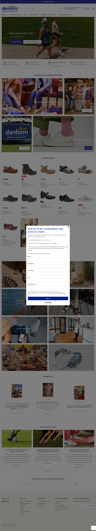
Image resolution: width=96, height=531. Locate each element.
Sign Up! (48, 298)
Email (29, 256)
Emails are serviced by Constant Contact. (55, 293)
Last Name (31, 270)
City (29, 277)
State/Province (32, 284)
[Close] (68, 227)
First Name (31, 263)
